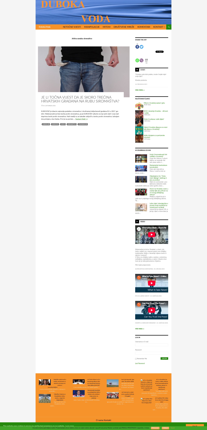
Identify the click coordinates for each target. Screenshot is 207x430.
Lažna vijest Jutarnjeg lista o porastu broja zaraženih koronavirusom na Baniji (159, 205)
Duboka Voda (44, 27)
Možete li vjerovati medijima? (145, 323)
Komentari (143, 27)
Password (138, 350)
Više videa (139, 328)
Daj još (173, 428)
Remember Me (142, 359)
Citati (142, 70)
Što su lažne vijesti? (142, 296)
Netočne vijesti (72, 27)
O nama (99, 420)
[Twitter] (141, 47)
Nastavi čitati (81, 119)
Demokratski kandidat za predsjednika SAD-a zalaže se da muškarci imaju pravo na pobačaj (93, 394)
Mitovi (107, 27)
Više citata (139, 90)
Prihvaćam (155, 428)
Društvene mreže (124, 27)
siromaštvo (72, 124)
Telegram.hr (83, 124)
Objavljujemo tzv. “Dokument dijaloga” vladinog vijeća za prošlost (158, 178)
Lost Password (140, 363)
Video (142, 221)
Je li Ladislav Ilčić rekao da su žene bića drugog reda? (161, 400)
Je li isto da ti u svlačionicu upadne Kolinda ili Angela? (127, 394)
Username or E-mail (141, 342)
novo (63, 124)
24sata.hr (46, 124)
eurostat (55, 124)
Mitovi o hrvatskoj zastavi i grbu (154, 103)
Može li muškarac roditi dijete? (154, 119)
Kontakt (158, 27)
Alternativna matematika (144, 269)
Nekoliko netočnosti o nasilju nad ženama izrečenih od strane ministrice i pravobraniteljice (57, 383)
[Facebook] (137, 47)
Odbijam (165, 428)
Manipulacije (92, 27)
